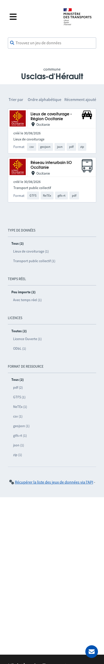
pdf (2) (18, 387)
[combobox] (52, 43)
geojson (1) (21, 426)
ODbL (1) (19, 348)
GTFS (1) (19, 397)
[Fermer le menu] (32, 17)
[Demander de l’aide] (91, 651)
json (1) (18, 445)
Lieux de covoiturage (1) (31, 251)
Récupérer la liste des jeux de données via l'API (54, 482)
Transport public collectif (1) (34, 261)
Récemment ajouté (80, 99)
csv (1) (17, 416)
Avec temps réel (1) (27, 300)
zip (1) (17, 454)
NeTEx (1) (20, 406)
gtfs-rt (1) (20, 435)
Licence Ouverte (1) (27, 339)
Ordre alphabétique (44, 99)
